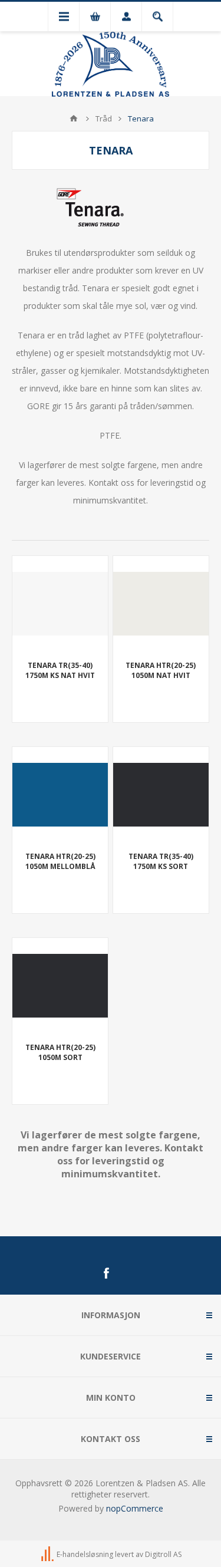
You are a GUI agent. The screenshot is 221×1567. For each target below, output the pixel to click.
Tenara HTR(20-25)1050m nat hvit (161, 670)
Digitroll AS (163, 1555)
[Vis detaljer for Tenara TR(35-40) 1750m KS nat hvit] (60, 603)
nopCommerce (134, 1508)
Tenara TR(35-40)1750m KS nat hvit (60, 670)
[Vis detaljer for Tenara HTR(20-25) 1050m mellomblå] (60, 794)
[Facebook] (106, 1273)
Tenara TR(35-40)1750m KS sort (160, 861)
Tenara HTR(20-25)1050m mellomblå (60, 861)
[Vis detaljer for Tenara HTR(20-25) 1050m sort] (60, 985)
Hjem (74, 118)
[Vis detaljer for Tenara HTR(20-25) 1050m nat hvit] (161, 603)
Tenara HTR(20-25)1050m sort (60, 1052)
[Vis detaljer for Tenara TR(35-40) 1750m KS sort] (161, 794)
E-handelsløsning (85, 1555)
